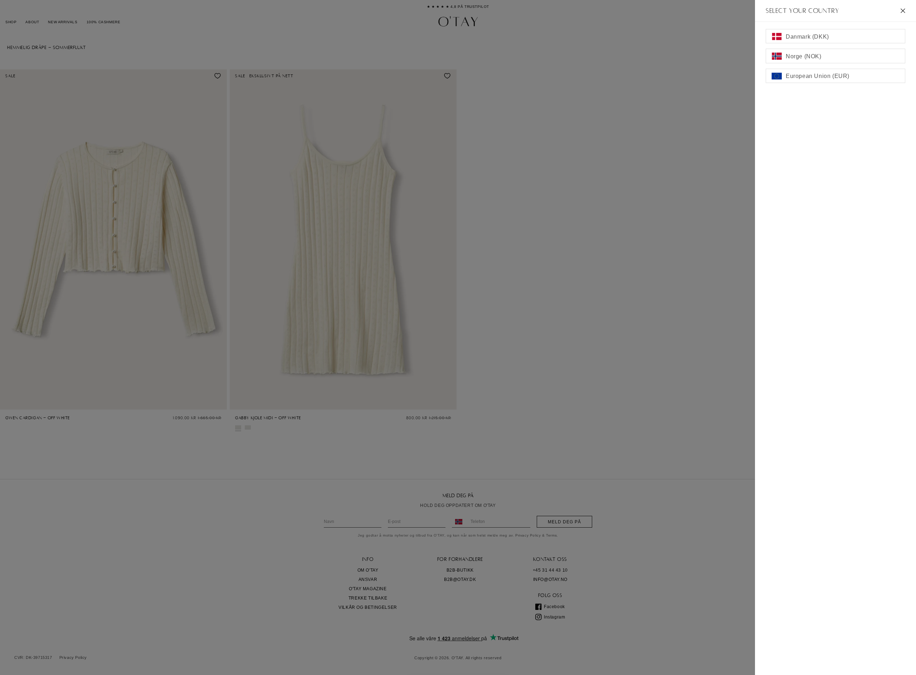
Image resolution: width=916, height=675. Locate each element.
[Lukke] (903, 11)
